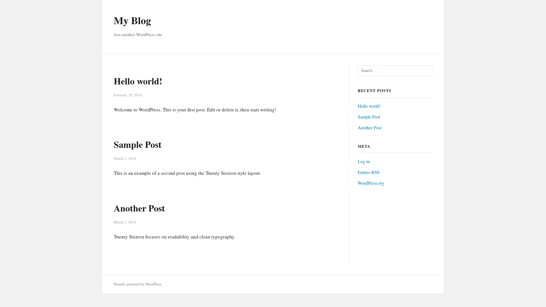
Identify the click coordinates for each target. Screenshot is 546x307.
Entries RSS (369, 172)
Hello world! (138, 81)
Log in (364, 161)
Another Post (139, 208)
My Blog (132, 20)
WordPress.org (371, 183)
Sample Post (138, 144)
